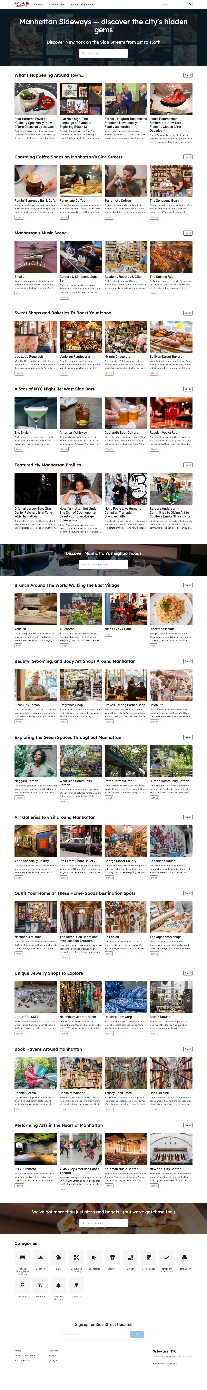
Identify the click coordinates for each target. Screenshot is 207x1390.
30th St (64, 449)
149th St (19, 797)
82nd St (154, 721)
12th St (64, 645)
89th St (64, 801)
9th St (18, 645)
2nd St (154, 877)
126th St (64, 957)
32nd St (154, 293)
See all (188, 75)
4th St (63, 721)
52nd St (154, 449)
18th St (109, 293)
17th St (64, 1109)
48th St (154, 797)
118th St (19, 373)
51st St (109, 797)
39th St (18, 449)
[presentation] (175, 4)
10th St (18, 293)
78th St (18, 953)
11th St (64, 373)
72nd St (64, 297)
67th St (109, 1185)
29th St (154, 953)
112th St (154, 1109)
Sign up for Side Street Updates (103, 1324)
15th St (109, 217)
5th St (153, 645)
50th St (109, 721)
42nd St (19, 1033)
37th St (18, 217)
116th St (64, 1033)
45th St (64, 217)
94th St (109, 877)
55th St (109, 373)
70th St (154, 217)
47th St (154, 373)
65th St (18, 877)
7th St (108, 634)
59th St (109, 1109)
